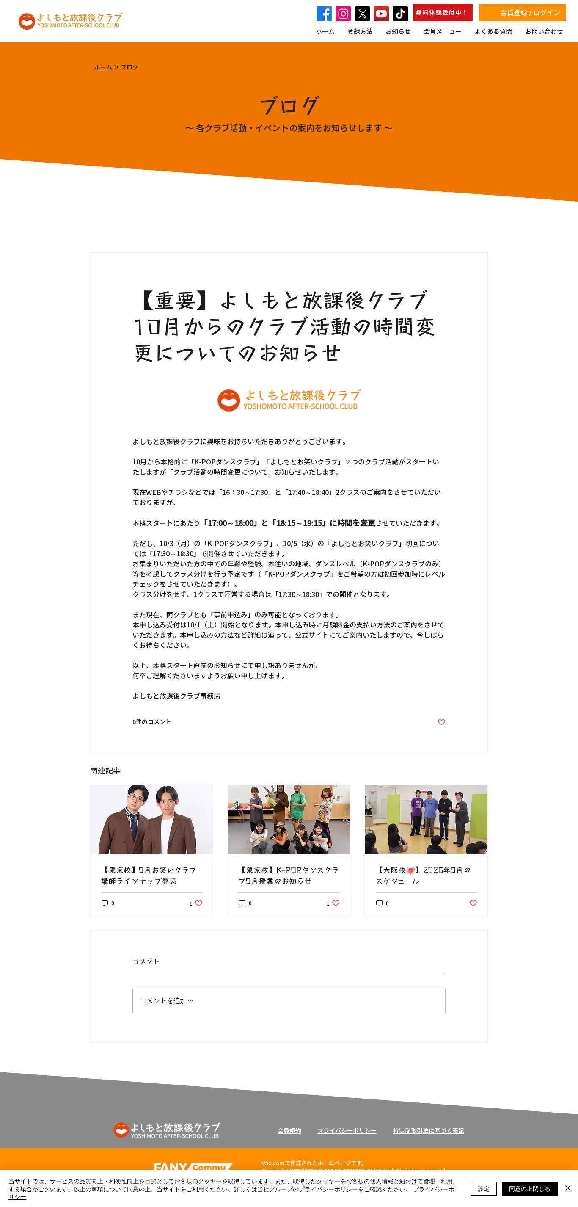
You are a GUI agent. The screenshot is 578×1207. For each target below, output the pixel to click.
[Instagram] (343, 13)
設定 (484, 1188)
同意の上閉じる (529, 1188)
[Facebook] (324, 13)
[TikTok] (400, 13)
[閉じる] (568, 1188)
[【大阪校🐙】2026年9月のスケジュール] (426, 819)
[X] (362, 13)
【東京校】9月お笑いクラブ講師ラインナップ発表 (149, 875)
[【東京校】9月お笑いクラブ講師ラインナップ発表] (152, 819)
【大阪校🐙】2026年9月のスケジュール (423, 875)
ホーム (103, 67)
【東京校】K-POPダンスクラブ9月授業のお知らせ (288, 875)
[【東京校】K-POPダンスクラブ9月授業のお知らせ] (289, 819)
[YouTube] (381, 13)
